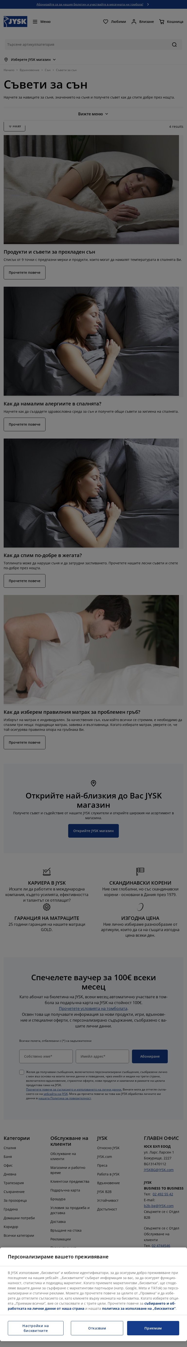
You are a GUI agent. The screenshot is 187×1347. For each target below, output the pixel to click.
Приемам (153, 1328)
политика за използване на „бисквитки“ (139, 1308)
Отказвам (97, 1328)
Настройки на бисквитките (35, 1328)
